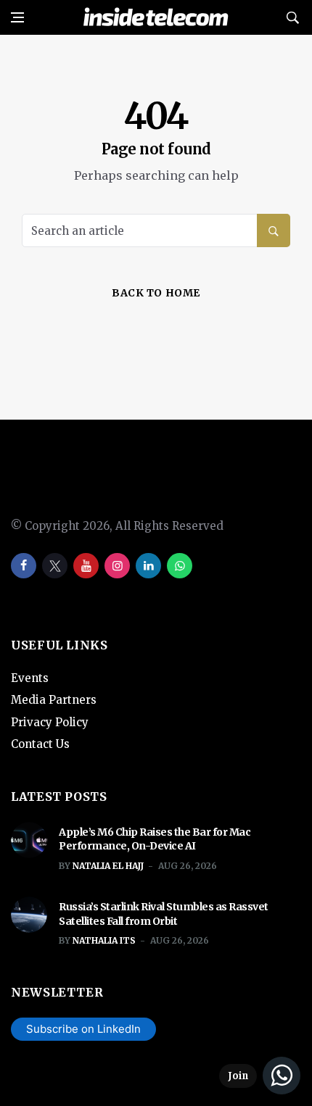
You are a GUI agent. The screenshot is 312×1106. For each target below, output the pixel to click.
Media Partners (54, 700)
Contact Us (40, 744)
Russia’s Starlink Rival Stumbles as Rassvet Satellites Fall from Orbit (163, 914)
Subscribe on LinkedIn (83, 1029)
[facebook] (23, 565)
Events (30, 678)
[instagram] (117, 565)
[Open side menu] (17, 17)
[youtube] (86, 565)
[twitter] (54, 565)
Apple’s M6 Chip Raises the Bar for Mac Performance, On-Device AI (154, 839)
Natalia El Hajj (108, 865)
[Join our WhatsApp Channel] (259, 1075)
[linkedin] (148, 565)
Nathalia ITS (104, 940)
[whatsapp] (179, 565)
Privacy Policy (50, 722)
